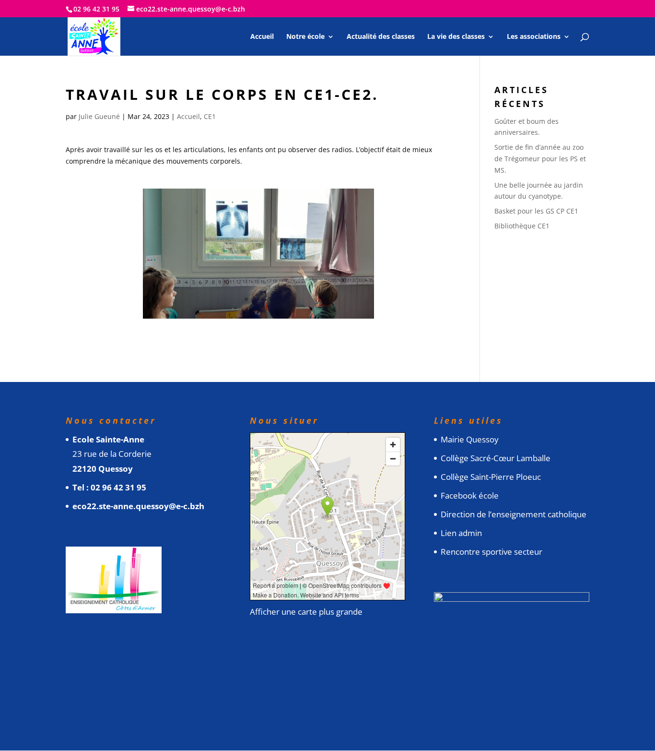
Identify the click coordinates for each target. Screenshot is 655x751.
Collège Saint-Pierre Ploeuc (491, 476)
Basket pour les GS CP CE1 (536, 210)
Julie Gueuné (99, 116)
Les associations (534, 37)
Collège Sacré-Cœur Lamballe (495, 458)
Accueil (262, 37)
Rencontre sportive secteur (491, 551)
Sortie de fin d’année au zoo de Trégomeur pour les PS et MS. (540, 159)
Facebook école (470, 495)
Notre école (305, 37)
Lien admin (461, 532)
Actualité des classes (381, 37)
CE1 (210, 116)
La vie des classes (456, 37)
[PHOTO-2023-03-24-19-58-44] (258, 318)
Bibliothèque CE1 (522, 225)
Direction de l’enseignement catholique (513, 514)
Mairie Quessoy (470, 439)
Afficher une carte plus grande (306, 611)
